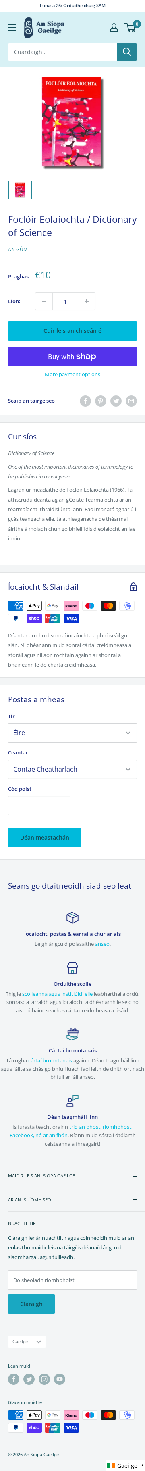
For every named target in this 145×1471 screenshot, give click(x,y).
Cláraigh (31, 1304)
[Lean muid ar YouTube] (59, 1379)
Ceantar (18, 752)
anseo (102, 943)
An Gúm (18, 249)
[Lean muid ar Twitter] (29, 1379)
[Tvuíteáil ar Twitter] (116, 401)
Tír (11, 716)
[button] (125, 1465)
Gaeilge (20, 1341)
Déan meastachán (44, 837)
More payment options (72, 374)
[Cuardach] (127, 52)
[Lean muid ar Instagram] (44, 1379)
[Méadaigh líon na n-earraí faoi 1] (86, 301)
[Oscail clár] (12, 27)
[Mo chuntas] (114, 27)
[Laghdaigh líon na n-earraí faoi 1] (43, 301)
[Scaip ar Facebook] (85, 401)
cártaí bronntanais (50, 1060)
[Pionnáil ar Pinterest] (100, 401)
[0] (130, 27)
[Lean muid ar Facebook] (13, 1379)
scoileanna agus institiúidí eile (57, 993)
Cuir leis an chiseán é (73, 331)
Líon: (14, 301)
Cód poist (19, 788)
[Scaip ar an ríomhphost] (131, 401)
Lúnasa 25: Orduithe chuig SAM (73, 5)
